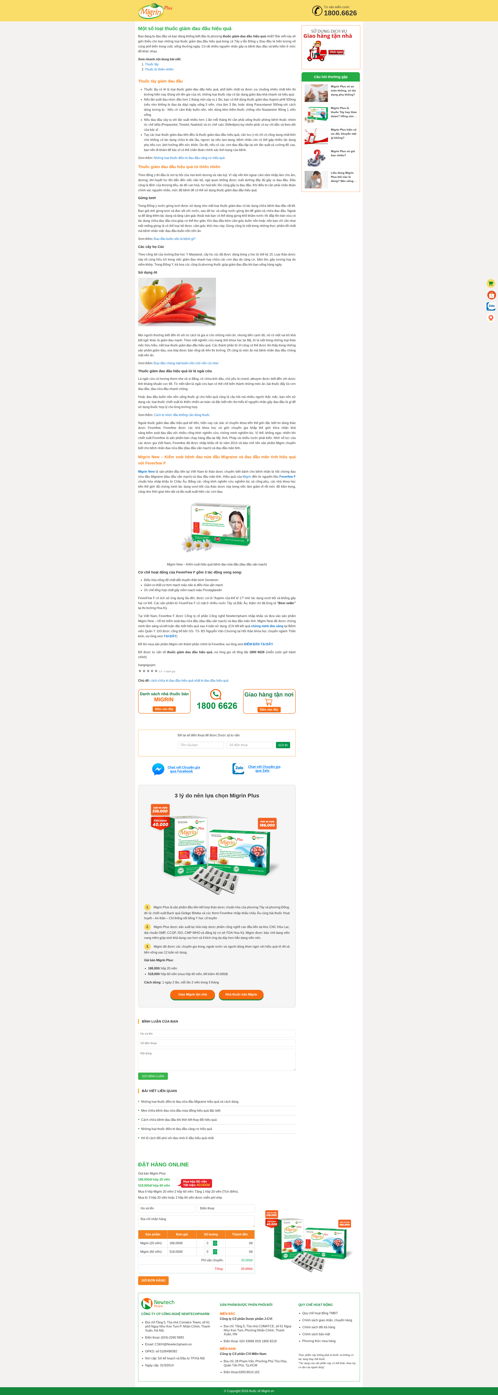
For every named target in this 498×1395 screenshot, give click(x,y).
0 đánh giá (167, 671)
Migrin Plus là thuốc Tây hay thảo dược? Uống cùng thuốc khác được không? (344, 116)
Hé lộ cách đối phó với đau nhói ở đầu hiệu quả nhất (177, 1138)
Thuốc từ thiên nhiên (159, 69)
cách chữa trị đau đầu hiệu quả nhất (175, 680)
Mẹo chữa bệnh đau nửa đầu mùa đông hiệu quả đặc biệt (180, 1110)
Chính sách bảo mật (316, 1334)
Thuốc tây (152, 64)
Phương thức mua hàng (319, 1341)
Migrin (155, 10)
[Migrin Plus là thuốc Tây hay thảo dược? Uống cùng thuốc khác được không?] (316, 115)
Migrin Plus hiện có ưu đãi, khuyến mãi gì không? (344, 133)
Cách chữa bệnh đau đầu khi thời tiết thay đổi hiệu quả (179, 1119)
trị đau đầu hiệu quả (214, 680)
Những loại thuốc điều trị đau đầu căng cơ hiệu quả (189, 158)
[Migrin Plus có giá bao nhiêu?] (316, 158)
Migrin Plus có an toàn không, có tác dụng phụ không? (343, 90)
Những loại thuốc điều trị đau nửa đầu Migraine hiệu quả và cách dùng (189, 1101)
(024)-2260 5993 (172, 1337)
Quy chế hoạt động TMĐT (320, 1313)
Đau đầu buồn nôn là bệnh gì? (175, 239)
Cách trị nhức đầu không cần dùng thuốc (182, 415)
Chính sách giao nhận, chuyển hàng (327, 1320)
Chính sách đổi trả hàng (318, 1327)
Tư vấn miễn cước (340, 11)
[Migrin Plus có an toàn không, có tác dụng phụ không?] (316, 93)
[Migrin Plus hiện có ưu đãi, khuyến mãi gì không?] (316, 136)
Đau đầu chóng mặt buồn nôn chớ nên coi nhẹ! (186, 363)
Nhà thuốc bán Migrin (241, 994)
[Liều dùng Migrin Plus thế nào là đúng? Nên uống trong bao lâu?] (316, 179)
